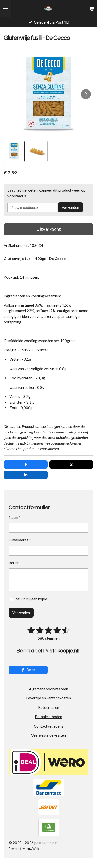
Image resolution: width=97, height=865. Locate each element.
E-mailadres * (20, 540)
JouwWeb (32, 849)
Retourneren (48, 707)
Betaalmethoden (48, 716)
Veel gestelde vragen (48, 735)
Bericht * (16, 563)
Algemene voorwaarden (48, 689)
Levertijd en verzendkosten (48, 698)
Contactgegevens (48, 726)
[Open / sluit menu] (5, 8)
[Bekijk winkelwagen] (91, 8)
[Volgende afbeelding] (86, 94)
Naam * (15, 517)
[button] (14, 151)
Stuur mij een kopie (31, 599)
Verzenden (70, 207)
